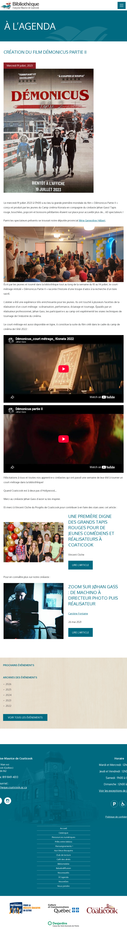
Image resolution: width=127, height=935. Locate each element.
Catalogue (63, 832)
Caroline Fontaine (78, 613)
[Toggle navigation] (122, 5)
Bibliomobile (63, 863)
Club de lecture (63, 855)
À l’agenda (63, 877)
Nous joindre (63, 886)
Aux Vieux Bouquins (63, 850)
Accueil (63, 828)
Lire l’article (80, 565)
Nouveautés (63, 872)
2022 (8, 705)
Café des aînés (63, 859)
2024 (8, 695)
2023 (8, 700)
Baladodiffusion (63, 868)
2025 (8, 689)
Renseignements (63, 846)
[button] (115, 803)
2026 (8, 684)
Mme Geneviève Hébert (92, 220)
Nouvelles (63, 881)
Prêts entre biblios (63, 841)
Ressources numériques (63, 837)
